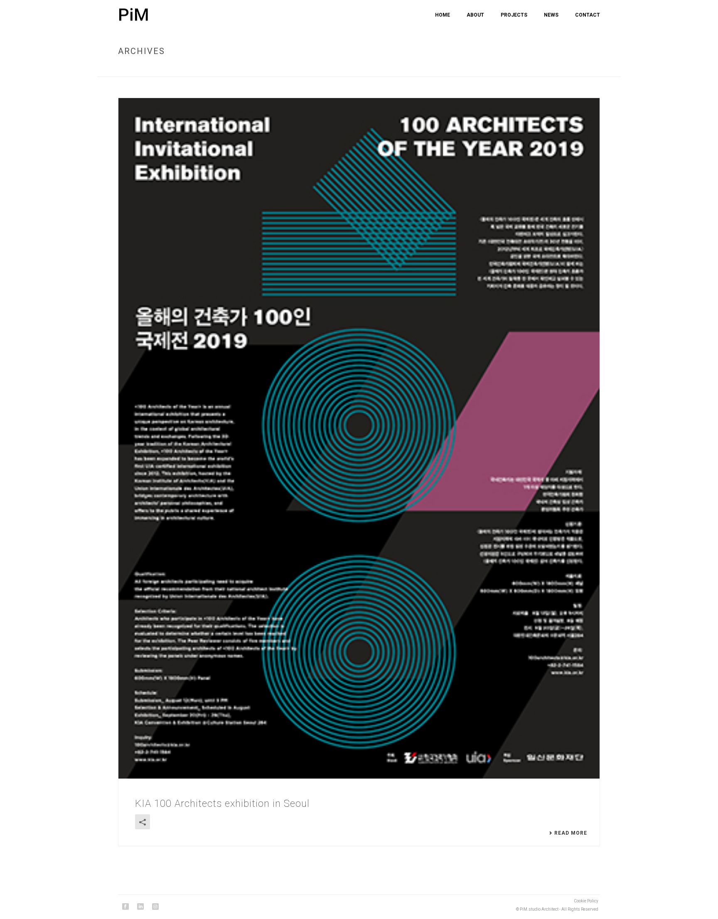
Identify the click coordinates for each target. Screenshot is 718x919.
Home (442, 15)
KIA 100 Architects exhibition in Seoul (222, 803)
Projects (514, 15)
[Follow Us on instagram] (155, 907)
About (475, 15)
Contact (587, 15)
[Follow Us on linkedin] (140, 907)
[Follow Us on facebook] (125, 907)
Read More (570, 833)
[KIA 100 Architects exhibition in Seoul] (359, 438)
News (551, 15)
